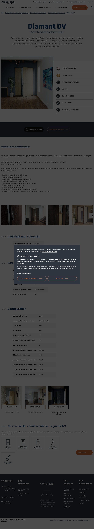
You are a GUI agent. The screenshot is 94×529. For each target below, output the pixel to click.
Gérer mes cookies (24, 273)
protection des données (49, 251)
